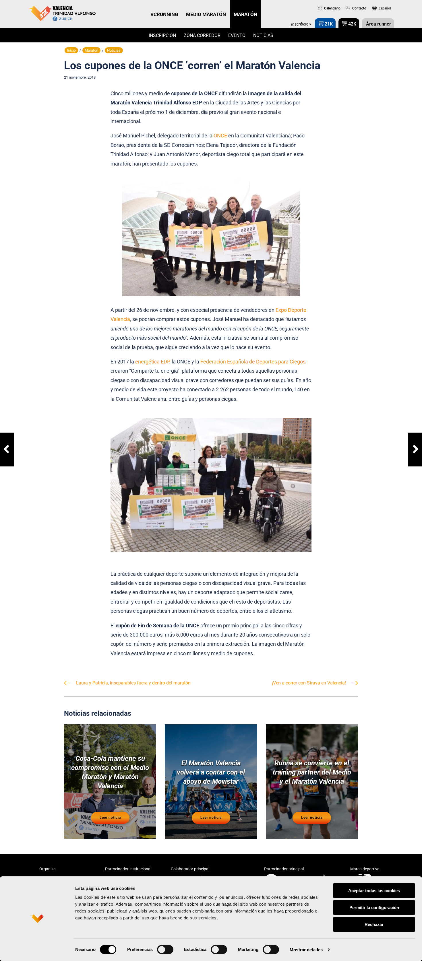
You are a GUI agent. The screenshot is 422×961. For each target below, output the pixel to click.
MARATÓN (245, 14)
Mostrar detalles (306, 949)
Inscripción (162, 35)
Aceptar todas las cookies (374, 890)
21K (328, 24)
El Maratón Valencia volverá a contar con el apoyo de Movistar (211, 772)
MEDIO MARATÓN (206, 14)
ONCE (220, 136)
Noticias (263, 35)
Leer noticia (110, 818)
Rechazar (374, 924)
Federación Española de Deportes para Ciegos (252, 362)
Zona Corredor (202, 35)
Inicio (71, 50)
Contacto (358, 8)
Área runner (378, 24)
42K (351, 24)
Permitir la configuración (374, 907)
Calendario (331, 8)
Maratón (91, 50)
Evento (236, 35)
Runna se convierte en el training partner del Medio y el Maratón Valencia (312, 772)
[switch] (165, 949)
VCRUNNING (164, 14)
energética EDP (152, 362)
